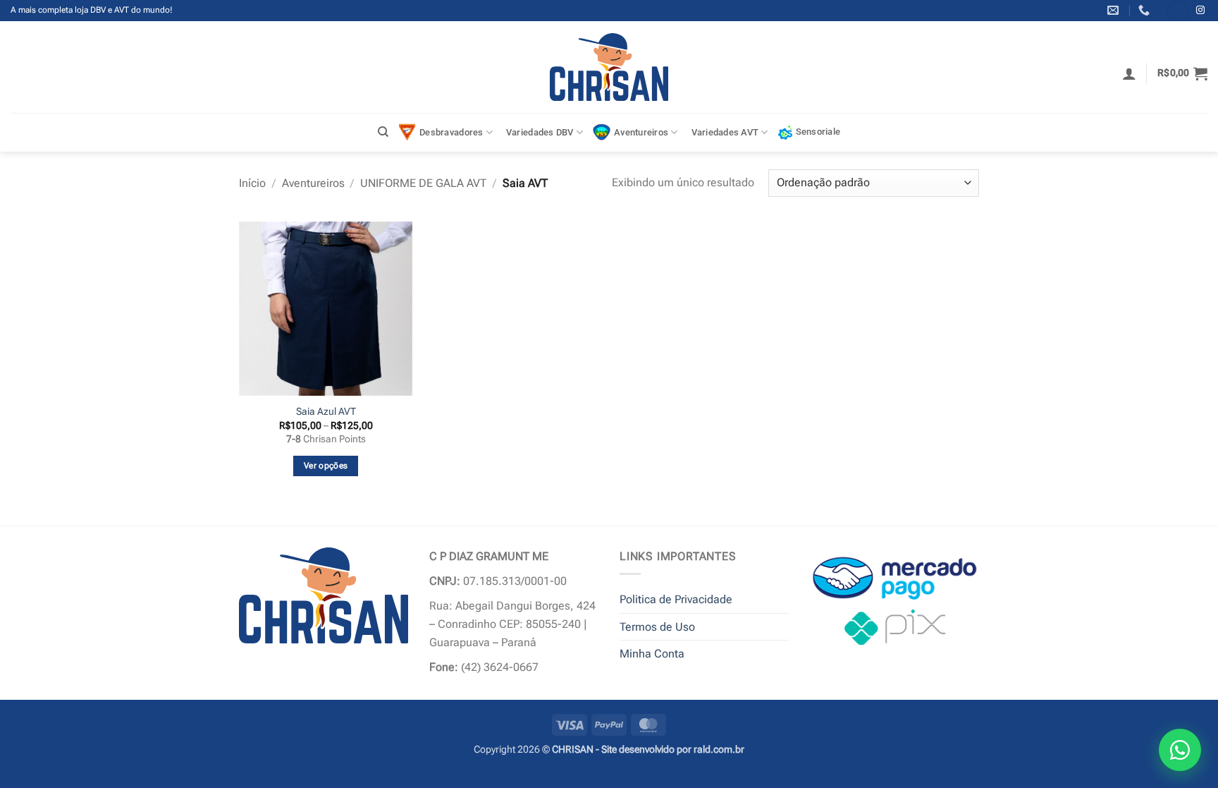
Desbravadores (451, 132)
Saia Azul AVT (326, 412)
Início (252, 183)
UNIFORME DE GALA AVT (423, 183)
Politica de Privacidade (676, 599)
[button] (1129, 73)
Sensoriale (818, 131)
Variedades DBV (540, 132)
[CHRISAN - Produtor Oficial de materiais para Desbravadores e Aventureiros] (609, 67)
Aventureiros (641, 132)
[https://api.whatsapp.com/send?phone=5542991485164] (1145, 10)
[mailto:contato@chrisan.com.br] (1114, 10)
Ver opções (325, 466)
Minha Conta (652, 653)
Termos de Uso (657, 627)
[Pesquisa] (383, 132)
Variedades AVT (725, 132)
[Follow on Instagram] (1200, 11)
